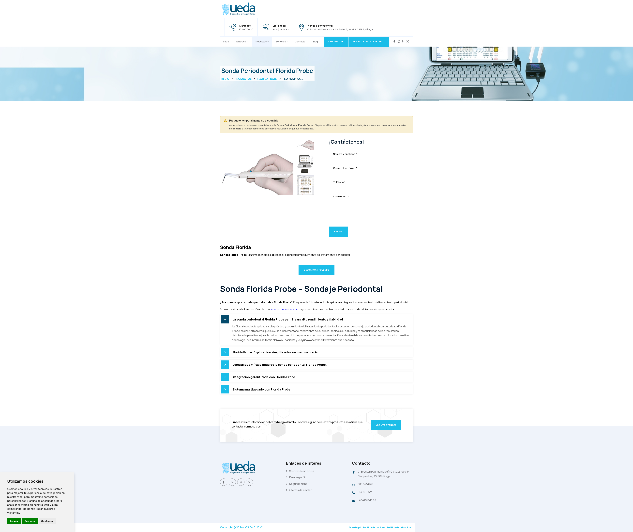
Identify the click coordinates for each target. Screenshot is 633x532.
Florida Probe (267, 79)
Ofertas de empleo (300, 490)
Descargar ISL (297, 477)
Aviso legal (355, 527)
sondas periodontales (284, 309)
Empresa (241, 41)
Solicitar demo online (301, 471)
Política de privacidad (399, 527)
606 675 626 (365, 484)
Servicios (281, 41)
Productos (261, 41)
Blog (315, 41)
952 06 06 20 (246, 29)
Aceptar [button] (14, 521)
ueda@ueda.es (280, 29)
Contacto (300, 41)
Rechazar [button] (30, 521)
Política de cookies (374, 527)
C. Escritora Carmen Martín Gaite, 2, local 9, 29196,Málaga (340, 29)
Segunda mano (298, 484)
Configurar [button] (47, 521)
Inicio (226, 41)
